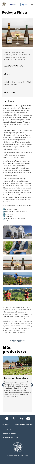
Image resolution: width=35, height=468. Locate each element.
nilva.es (7, 74)
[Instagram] (21, 418)
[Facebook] (7, 418)
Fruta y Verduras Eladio (16, 378)
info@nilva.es (9, 92)
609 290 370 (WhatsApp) (14, 66)
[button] (32, 4)
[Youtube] (28, 418)
